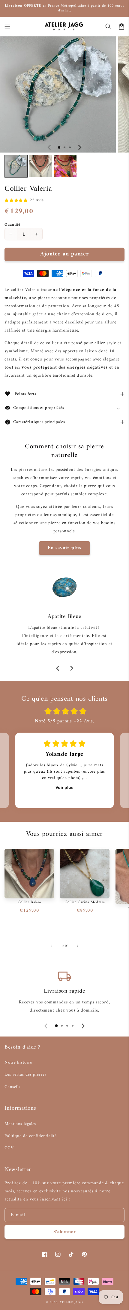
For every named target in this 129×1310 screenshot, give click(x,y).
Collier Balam (29, 902)
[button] (7, 26)
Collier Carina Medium (84, 902)
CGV (9, 1148)
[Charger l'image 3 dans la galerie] (65, 166)
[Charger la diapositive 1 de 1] (59, 147)
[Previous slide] (57, 668)
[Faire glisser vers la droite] (79, 147)
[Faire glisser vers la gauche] (49, 147)
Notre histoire (18, 1062)
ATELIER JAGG (71, 1302)
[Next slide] (71, 668)
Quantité (12, 225)
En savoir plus (64, 548)
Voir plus (65, 787)
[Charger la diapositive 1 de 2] (64, 147)
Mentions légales (20, 1124)
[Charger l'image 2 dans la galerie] (40, 166)
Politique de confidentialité (30, 1136)
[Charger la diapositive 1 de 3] (70, 147)
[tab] (56, 1025)
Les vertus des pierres (25, 1074)
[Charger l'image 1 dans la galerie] (16, 166)
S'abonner (64, 1232)
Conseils (12, 1087)
